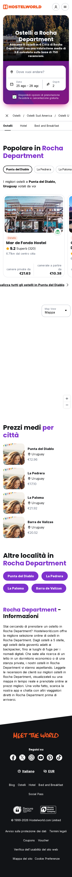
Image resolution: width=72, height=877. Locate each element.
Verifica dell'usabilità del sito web (36, 849)
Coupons (29, 840)
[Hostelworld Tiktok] (59, 757)
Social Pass (36, 794)
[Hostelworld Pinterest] (50, 757)
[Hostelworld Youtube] (41, 757)
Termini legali (57, 831)
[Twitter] (22, 757)
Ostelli (22, 784)
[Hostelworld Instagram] (31, 757)
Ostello (12, 237)
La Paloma (16, 588)
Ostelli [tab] (7, 125)
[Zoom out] (67, 405)
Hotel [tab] (23, 125)
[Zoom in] (67, 398)
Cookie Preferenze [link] (47, 858)
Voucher (43, 840)
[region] (36, 356)
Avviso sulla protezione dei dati (25, 831)
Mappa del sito (22, 858)
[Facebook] (13, 757)
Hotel (32, 784)
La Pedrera (54, 576)
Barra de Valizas (49, 588)
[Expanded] (7, 115)
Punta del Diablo (21, 576)
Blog (12, 784)
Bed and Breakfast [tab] (47, 125)
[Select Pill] (56, 7)
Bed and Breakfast (51, 784)
